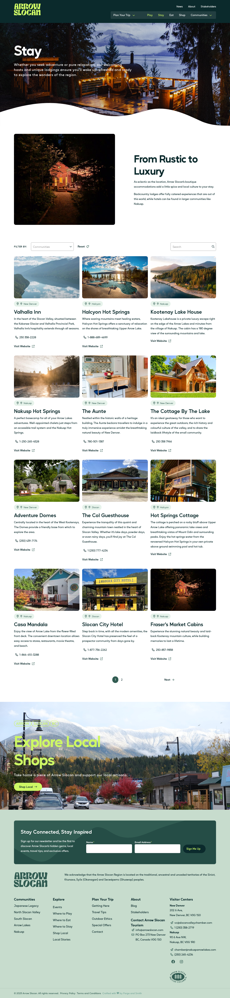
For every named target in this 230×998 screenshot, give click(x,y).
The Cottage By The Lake (180, 411)
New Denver (30, 303)
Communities (199, 15)
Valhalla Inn (27, 311)
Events (57, 907)
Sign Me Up (193, 848)
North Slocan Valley (27, 912)
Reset (81, 246)
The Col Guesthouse (105, 515)
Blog (134, 905)
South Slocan (23, 918)
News (179, 6)
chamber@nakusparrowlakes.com (195, 949)
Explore (58, 899)
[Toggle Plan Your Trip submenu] (133, 15)
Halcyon (96, 303)
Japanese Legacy (26, 905)
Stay (161, 15)
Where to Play (62, 913)
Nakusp (164, 303)
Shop (182, 15)
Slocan (95, 507)
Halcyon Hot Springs (106, 311)
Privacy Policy (67, 993)
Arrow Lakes (22, 925)
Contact (97, 931)
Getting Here (100, 905)
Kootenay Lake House (176, 311)
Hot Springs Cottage (175, 515)
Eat (171, 15)
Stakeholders (208, 6)
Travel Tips (99, 912)
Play (150, 15)
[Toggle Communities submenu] (210, 15)
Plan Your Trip (121, 15)
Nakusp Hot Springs (37, 411)
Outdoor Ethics (102, 918)
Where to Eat (62, 920)
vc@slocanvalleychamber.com (193, 922)
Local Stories (61, 939)
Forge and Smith (132, 993)
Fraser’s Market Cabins (177, 624)
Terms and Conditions (89, 993)
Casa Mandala (30, 624)
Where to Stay (62, 926)
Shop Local (26, 786)
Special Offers (101, 925)
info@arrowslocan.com (149, 930)
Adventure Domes (35, 515)
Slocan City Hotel (102, 624)
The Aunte (94, 411)
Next (167, 679)
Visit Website (22, 346)
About (191, 6)
